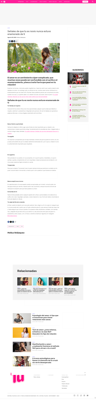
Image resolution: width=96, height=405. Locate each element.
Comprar (85, 1)
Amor (60, 1)
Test (27, 1)
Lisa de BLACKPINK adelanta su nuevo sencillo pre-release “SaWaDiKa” (79, 98)
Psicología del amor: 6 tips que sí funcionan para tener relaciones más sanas (45, 318)
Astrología (67, 1)
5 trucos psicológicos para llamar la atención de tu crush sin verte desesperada (45, 360)
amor (18, 226)
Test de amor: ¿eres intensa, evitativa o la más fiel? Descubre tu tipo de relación (44, 332)
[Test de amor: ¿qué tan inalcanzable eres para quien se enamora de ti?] (56, 281)
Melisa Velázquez (21, 37)
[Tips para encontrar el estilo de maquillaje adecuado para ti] (40, 281)
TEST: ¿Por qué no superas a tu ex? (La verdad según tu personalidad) (70, 291)
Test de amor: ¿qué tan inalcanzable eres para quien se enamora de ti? (56, 290)
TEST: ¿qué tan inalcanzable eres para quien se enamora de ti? (24, 290)
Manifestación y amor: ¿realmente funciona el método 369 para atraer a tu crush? (45, 346)
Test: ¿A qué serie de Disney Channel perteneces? (79, 92)
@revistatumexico (12, 216)
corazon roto (11, 226)
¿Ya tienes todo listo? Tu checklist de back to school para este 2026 (79, 116)
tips (22, 226)
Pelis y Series (43, 1)
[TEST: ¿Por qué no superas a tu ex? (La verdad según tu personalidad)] (71, 281)
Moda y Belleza (53, 1)
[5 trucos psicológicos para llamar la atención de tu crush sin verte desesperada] (22, 361)
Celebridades (33, 1)
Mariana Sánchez (42, 293)
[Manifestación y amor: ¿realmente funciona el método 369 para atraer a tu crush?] (22, 347)
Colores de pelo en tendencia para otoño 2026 (79, 105)
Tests (18, 287)
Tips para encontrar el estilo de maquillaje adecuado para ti (39, 290)
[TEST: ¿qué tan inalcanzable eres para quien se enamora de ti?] (24, 281)
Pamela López (25, 293)
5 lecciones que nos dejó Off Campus (79, 87)
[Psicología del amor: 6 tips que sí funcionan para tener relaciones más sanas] (22, 318)
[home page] (4, 2)
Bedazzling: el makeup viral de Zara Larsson (78, 110)
